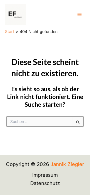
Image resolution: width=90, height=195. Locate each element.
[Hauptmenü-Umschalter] (79, 14)
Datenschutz (45, 183)
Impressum (45, 175)
